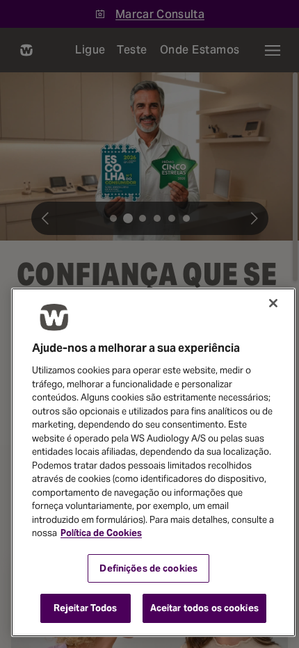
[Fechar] (273, 303)
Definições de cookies (148, 568)
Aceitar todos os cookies (204, 608)
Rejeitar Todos (86, 608)
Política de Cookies (101, 533)
